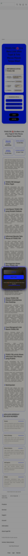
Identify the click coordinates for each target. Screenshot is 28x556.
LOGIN (13, 272)
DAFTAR (14, 277)
